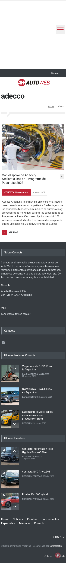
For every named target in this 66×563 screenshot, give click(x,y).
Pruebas (32, 519)
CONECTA (9, 192)
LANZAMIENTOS (30, 374)
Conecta (39, 523)
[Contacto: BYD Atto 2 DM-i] (10, 479)
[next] (15, 424)
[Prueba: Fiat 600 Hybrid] (10, 501)
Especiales (8, 523)
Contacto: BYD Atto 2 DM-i (36, 471)
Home (51, 106)
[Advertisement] (33, 34)
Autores (48, 556)
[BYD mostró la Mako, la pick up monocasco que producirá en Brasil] (10, 419)
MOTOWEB (44, 374)
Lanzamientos (50, 519)
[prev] (15, 369)
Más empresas (21, 192)
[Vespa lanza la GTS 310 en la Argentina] (10, 373)
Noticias (18, 519)
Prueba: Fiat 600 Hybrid (35, 494)
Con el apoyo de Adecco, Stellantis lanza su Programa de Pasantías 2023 (24, 179)
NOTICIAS (27, 423)
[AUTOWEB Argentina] (34, 84)
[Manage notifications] (58, 555)
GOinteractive (55, 546)
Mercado (24, 523)
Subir (57, 537)
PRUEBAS (37, 457)
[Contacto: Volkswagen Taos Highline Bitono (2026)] (10, 456)
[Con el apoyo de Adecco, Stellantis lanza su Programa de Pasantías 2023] (33, 147)
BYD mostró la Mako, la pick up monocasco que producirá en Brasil (37, 415)
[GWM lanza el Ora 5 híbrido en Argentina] (10, 396)
